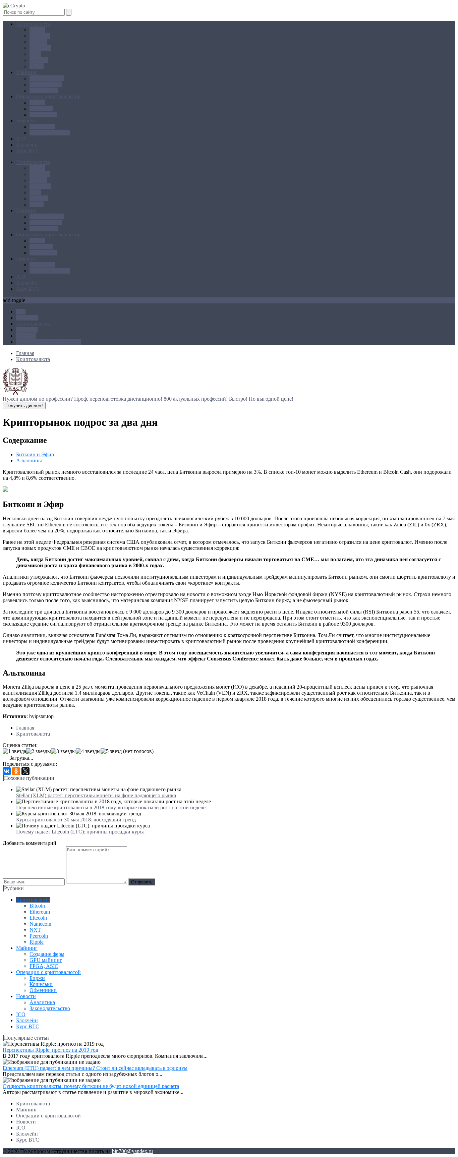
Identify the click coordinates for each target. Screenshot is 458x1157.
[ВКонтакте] (7, 771)
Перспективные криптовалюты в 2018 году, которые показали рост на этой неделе (111, 807)
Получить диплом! (24, 405)
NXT (35, 54)
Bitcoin (37, 30)
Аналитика (42, 126)
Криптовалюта (33, 24)
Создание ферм (47, 78)
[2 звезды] (38, 751)
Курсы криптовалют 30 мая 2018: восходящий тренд (76, 819)
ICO (20, 138)
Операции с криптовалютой (48, 96)
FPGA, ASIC (44, 90)
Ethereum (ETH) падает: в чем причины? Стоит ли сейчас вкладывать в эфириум (95, 1068)
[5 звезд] (111, 751)
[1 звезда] (14, 751)
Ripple (37, 66)
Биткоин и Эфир (35, 454)
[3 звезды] (63, 751)
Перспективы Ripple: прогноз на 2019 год (50, 1050)
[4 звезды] (88, 751)
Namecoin (40, 48)
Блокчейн (27, 145)
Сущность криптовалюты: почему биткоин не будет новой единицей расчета (91, 1086)
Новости (26, 120)
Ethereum (40, 36)
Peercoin (39, 60)
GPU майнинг (46, 84)
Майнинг (27, 72)
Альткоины (29, 460)
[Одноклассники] (16, 771)
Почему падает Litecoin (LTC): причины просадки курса (80, 831)
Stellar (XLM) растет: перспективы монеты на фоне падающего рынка (96, 795)
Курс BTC (27, 151)
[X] (25, 771)
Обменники (43, 114)
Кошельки (41, 108)
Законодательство (50, 132)
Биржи (37, 102)
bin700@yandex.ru (132, 1151)
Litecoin (38, 42)
